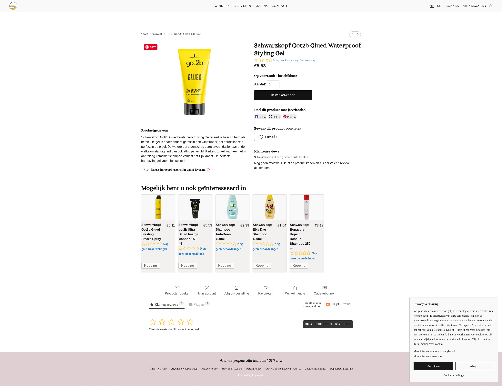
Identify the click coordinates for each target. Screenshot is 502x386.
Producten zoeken (177, 293)
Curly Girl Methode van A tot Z (283, 368)
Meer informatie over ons (428, 356)
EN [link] (165, 368)
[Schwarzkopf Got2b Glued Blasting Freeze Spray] (158, 207)
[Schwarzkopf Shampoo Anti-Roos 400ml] (232, 207)
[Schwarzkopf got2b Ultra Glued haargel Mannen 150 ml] (195, 207)
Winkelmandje (295, 293)
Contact (280, 5)
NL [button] (432, 5)
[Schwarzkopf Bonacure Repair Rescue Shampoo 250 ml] (306, 207)
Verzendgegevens (251, 5)
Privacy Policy (209, 368)
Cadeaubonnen (325, 293)
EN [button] (439, 5)
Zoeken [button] (452, 5)
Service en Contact (232, 368)
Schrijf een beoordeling (285, 60)
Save (153, 46)
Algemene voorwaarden (184, 368)
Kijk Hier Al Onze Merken (184, 34)
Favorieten (265, 293)
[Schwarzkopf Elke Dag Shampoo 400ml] (269, 207)
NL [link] (159, 368)
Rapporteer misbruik (341, 368)
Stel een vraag (307, 60)
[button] (13, 6)
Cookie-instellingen (315, 368)
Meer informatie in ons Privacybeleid (434, 351)
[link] (454, 374)
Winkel (221, 5)
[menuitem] (352, 34)
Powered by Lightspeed (251, 375)
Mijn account (207, 293)
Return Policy (254, 368)
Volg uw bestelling (236, 293)
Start (144, 34)
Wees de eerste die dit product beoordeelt (174, 329)
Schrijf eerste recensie (329, 324)
